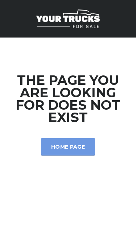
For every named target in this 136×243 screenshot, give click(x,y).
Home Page (68, 147)
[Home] (68, 18)
